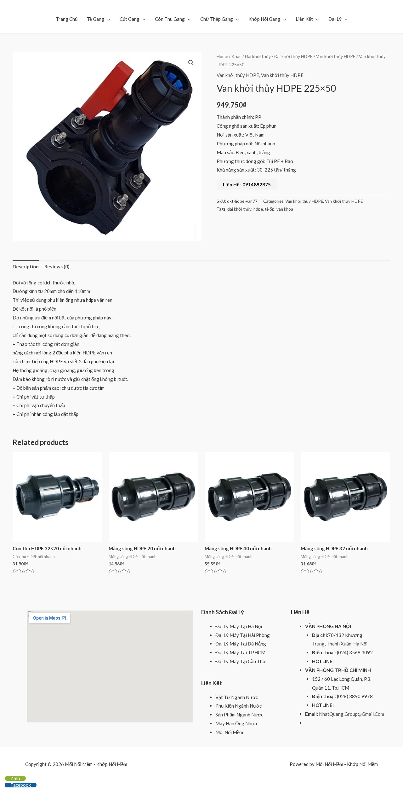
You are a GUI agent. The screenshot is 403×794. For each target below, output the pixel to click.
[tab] (26, 267)
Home (222, 56)
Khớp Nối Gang (264, 19)
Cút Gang (129, 19)
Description (26, 266)
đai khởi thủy (239, 209)
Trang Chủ (66, 19)
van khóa (284, 209)
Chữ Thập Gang (216, 19)
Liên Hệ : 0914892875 (247, 184)
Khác (236, 56)
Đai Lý (335, 19)
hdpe (258, 209)
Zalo (15, 778)
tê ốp (270, 209)
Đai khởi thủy (258, 56)
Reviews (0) (57, 266)
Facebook (20, 785)
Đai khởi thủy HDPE (293, 56)
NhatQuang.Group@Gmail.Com (351, 714)
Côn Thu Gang (170, 19)
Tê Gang (95, 19)
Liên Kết (304, 19)
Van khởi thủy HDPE (335, 56)
